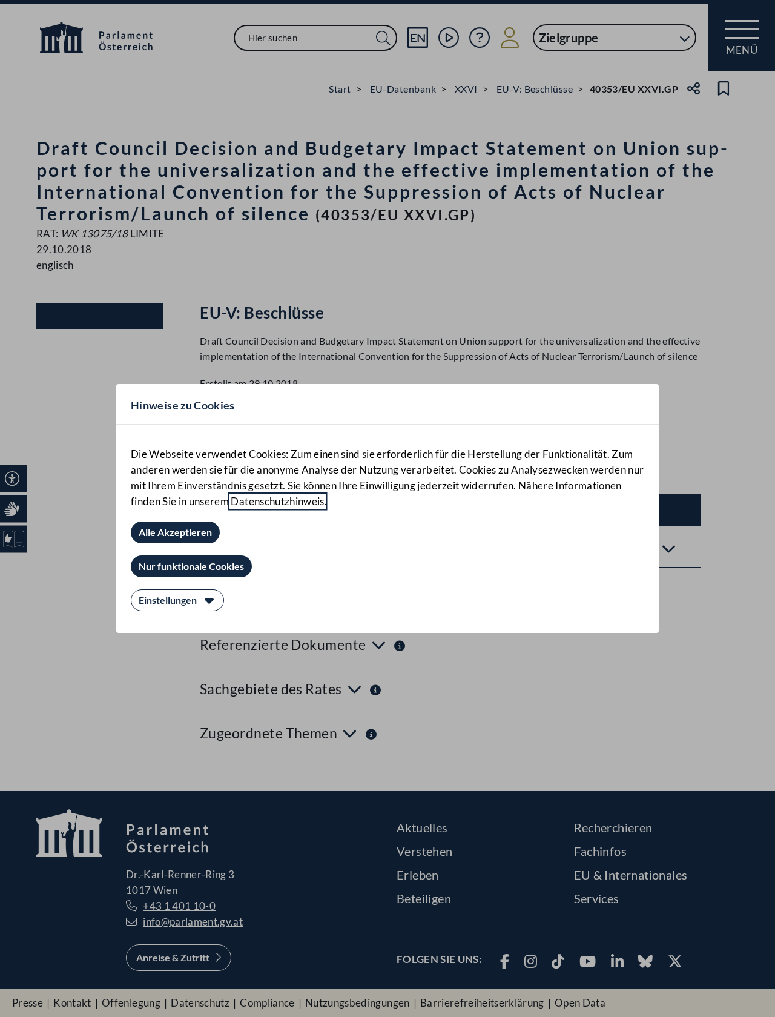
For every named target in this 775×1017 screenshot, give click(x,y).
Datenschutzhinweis (277, 501)
